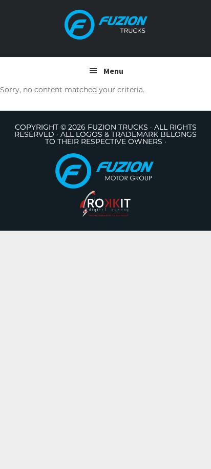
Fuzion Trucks (105, 24)
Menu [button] (113, 71)
